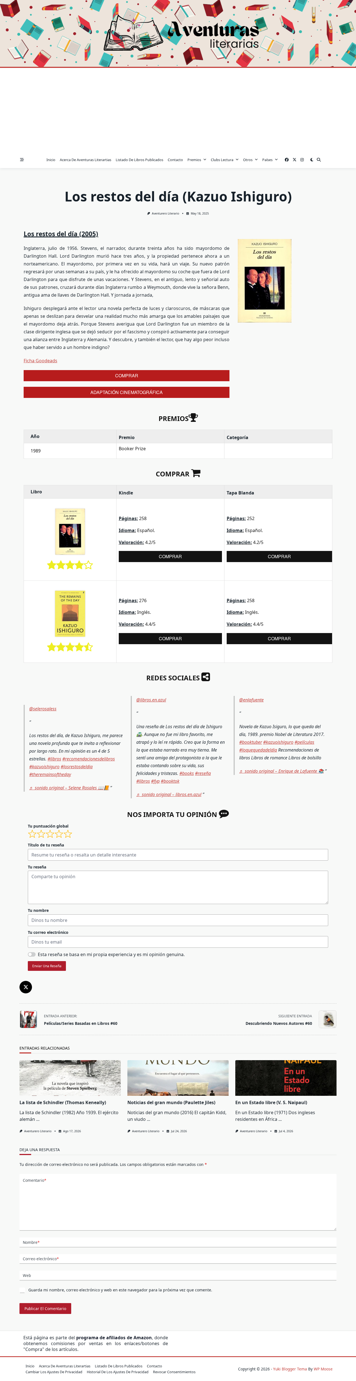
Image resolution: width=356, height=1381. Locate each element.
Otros (248, 159)
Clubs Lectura (222, 159)
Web (27, 1275)
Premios (194, 159)
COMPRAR (126, 375)
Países (267, 159)
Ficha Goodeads (40, 361)
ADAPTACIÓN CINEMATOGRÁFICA (126, 392)
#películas (304, 742)
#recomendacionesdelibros (88, 759)
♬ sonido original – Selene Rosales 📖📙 (69, 788)
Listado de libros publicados (139, 159)
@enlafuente (251, 700)
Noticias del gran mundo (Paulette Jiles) (171, 1102)
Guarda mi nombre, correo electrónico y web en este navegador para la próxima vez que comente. (120, 1290)
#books (186, 773)
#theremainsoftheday (50, 774)
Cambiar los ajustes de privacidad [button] (54, 1371)
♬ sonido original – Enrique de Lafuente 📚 (281, 771)
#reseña (203, 773)
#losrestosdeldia (77, 767)
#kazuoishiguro (44, 767)
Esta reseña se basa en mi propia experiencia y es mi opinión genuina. (111, 954)
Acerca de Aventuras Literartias (85, 159)
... (37, 1119)
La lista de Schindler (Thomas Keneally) (62, 1102)
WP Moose (323, 1369)
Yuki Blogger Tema (290, 1369)
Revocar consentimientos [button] (174, 1371)
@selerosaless (42, 709)
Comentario (34, 1180)
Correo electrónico (41, 1258)
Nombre (31, 1242)
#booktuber (250, 742)
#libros (54, 759)
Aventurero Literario (165, 213)
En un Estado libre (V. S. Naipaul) (271, 1102)
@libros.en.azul (151, 700)
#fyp (155, 781)
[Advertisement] (178, 110)
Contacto (175, 159)
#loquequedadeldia (258, 750)
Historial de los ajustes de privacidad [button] (118, 1371)
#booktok (170, 781)
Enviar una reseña (46, 966)
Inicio (50, 159)
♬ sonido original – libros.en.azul (168, 794)
